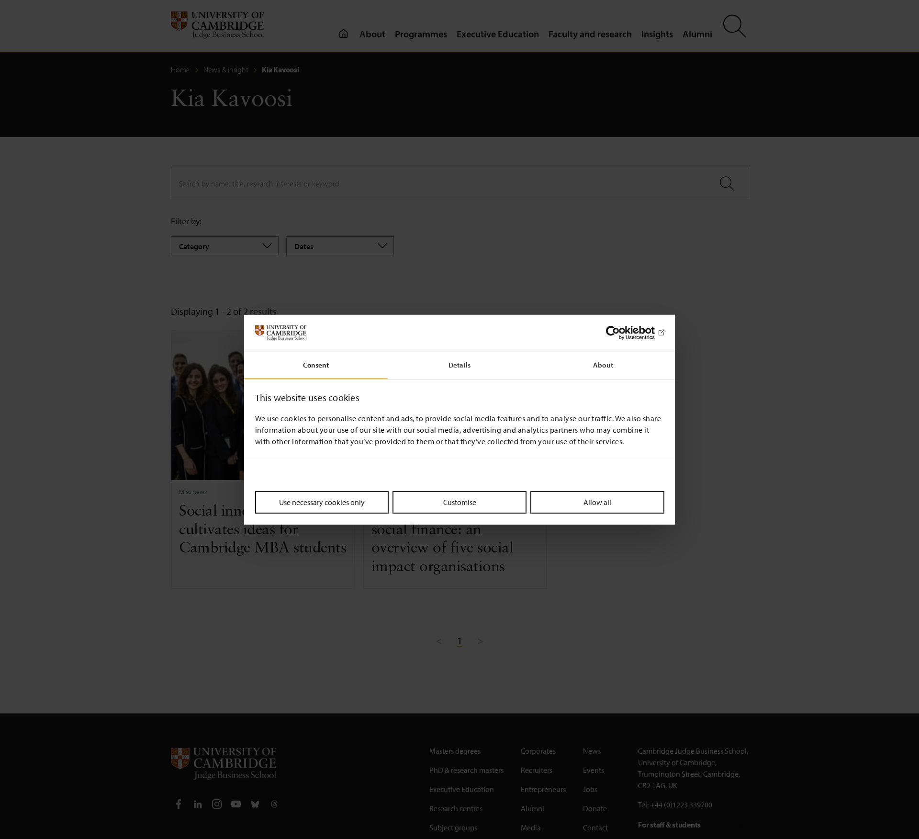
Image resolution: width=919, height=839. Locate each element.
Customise (459, 501)
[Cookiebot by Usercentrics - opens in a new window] (622, 333)
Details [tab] (459, 364)
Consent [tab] (316, 364)
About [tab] (603, 364)
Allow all (597, 501)
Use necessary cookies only (322, 501)
